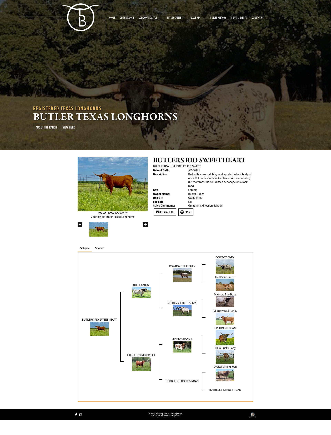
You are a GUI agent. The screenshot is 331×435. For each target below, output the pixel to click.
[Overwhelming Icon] (225, 374)
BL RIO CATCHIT (225, 276)
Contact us (166, 211)
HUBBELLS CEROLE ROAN (225, 389)
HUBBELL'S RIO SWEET (187, 166)
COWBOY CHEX (224, 257)
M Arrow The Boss (225, 294)
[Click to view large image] (113, 183)
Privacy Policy (155, 413)
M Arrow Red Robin (225, 311)
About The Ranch (46, 127)
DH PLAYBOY (161, 166)
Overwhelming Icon (225, 366)
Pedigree (85, 248)
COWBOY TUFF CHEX (182, 266)
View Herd (69, 127)
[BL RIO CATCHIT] (225, 284)
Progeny (99, 248)
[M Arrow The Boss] (225, 301)
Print (188, 211)
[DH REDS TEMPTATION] (182, 310)
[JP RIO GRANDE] (182, 346)
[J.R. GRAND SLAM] (225, 337)
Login (179, 413)
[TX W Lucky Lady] (225, 356)
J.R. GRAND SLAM (225, 328)
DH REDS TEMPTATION (182, 302)
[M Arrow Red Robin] (225, 319)
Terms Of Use (169, 413)
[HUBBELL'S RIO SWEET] (141, 364)
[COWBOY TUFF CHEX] (182, 275)
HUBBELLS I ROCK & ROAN (182, 381)
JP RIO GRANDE (182, 338)
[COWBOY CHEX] (225, 266)
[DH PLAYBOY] (141, 292)
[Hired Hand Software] (252, 416)
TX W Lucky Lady (225, 348)
